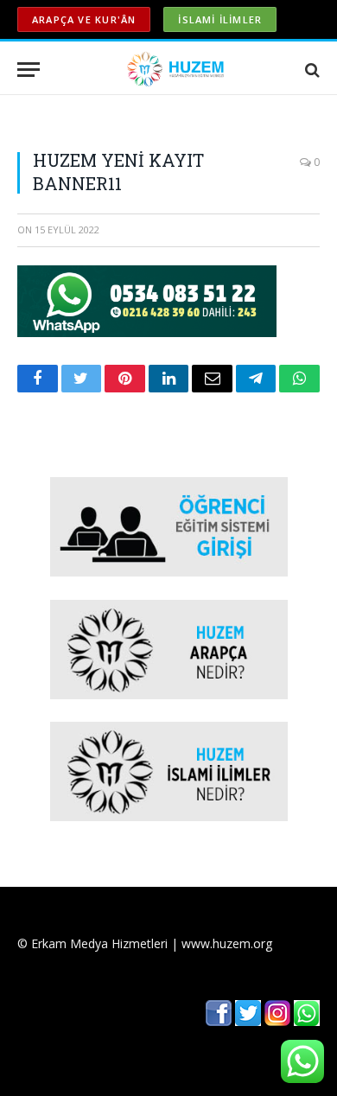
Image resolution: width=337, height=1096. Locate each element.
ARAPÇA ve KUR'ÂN (84, 19)
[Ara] (311, 69)
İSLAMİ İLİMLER (220, 19)
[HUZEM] (177, 69)
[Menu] (28, 69)
